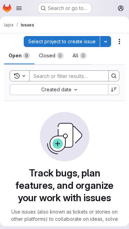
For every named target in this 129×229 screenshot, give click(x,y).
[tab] (19, 55)
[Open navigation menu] (18, 8)
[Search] (113, 75)
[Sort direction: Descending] (113, 89)
